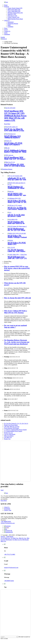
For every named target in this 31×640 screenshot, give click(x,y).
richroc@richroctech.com (8, 523)
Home (5, 5)
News (5, 28)
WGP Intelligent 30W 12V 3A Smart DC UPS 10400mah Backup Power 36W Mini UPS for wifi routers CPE (15, 115)
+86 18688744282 (6, 521)
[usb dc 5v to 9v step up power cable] (9, 212)
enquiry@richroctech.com (11, 567)
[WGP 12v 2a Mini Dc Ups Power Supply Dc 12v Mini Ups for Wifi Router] (15, 205)
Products (6, 6)
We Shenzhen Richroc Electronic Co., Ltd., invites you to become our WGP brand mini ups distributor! (16, 342)
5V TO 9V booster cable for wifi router (16, 250)
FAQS (6, 29)
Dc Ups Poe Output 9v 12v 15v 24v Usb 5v (16, 423)
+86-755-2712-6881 (9, 554)
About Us (6, 20)
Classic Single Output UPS (15, 8)
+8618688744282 (9, 580)
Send (2, 490)
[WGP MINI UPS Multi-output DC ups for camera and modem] (11, 191)
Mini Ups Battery (9, 436)
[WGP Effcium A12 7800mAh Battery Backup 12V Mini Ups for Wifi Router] (10, 134)
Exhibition (10, 26)
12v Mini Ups (14, 538)
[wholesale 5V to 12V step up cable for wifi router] (15, 176)
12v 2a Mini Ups (5, 538)
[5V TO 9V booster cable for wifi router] (11, 247)
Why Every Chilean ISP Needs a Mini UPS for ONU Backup (15, 312)
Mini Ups (3, 541)
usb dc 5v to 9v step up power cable (16, 215)
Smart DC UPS (12, 14)
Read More (7, 124)
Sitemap (3, 536)
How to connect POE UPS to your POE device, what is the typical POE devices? (17, 268)
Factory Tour (7, 510)
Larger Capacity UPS (13, 17)
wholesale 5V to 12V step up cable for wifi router (17, 179)
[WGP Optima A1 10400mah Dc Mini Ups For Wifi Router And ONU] (17, 184)
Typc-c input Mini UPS (14, 11)
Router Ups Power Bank (11, 425)
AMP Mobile (9, 536)
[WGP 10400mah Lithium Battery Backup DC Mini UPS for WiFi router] (6, 148)
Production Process (13, 23)
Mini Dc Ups (22, 538)
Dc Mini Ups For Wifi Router (20, 539)
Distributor (7, 34)
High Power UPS (12, 16)
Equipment (11, 22)
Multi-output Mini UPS (14, 9)
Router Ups (7, 439)
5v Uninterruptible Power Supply (13, 431)
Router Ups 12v (8, 432)
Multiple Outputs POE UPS (15, 12)
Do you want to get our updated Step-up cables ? (15, 326)
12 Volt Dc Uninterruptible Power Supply (15, 429)
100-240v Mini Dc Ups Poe (11, 426)
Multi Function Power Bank (15, 19)
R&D (9, 25)
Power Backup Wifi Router (11, 428)
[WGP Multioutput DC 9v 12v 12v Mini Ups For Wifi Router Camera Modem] (17, 226)
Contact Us (7, 31)
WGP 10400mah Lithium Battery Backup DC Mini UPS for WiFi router (15, 152)
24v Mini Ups (8, 437)
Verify (5, 32)
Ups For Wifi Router (9, 434)
